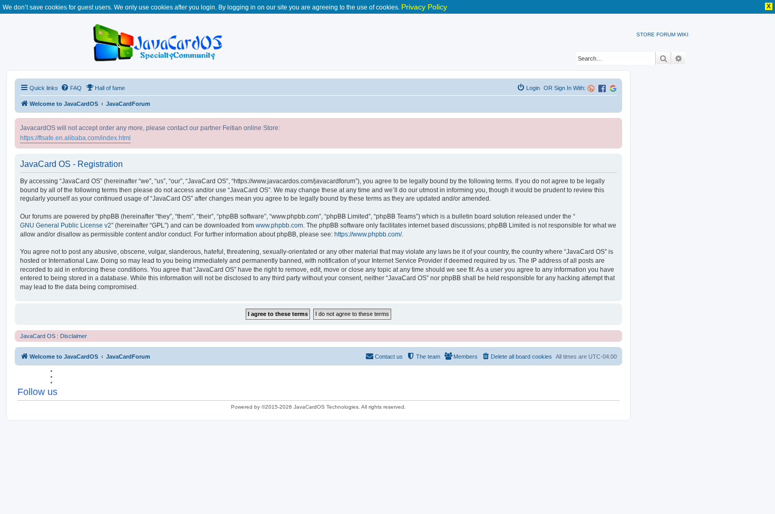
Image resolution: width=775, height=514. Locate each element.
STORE (645, 34)
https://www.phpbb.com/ (368, 234)
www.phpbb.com (279, 225)
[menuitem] (71, 88)
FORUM (665, 34)
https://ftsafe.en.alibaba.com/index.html (75, 138)
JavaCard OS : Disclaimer (53, 336)
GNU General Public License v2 (65, 225)
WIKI (683, 34)
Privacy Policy (424, 7)
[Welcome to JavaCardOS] (158, 41)
